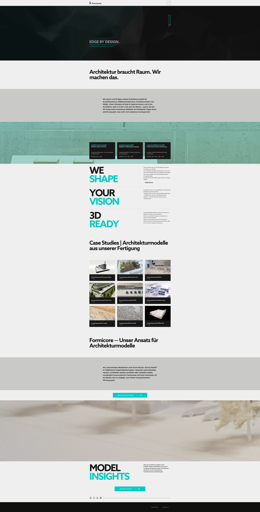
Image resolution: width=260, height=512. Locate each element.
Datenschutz (154, 507)
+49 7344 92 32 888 (168, 19)
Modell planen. (149, 182)
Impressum (165, 507)
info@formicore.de (170, 19)
